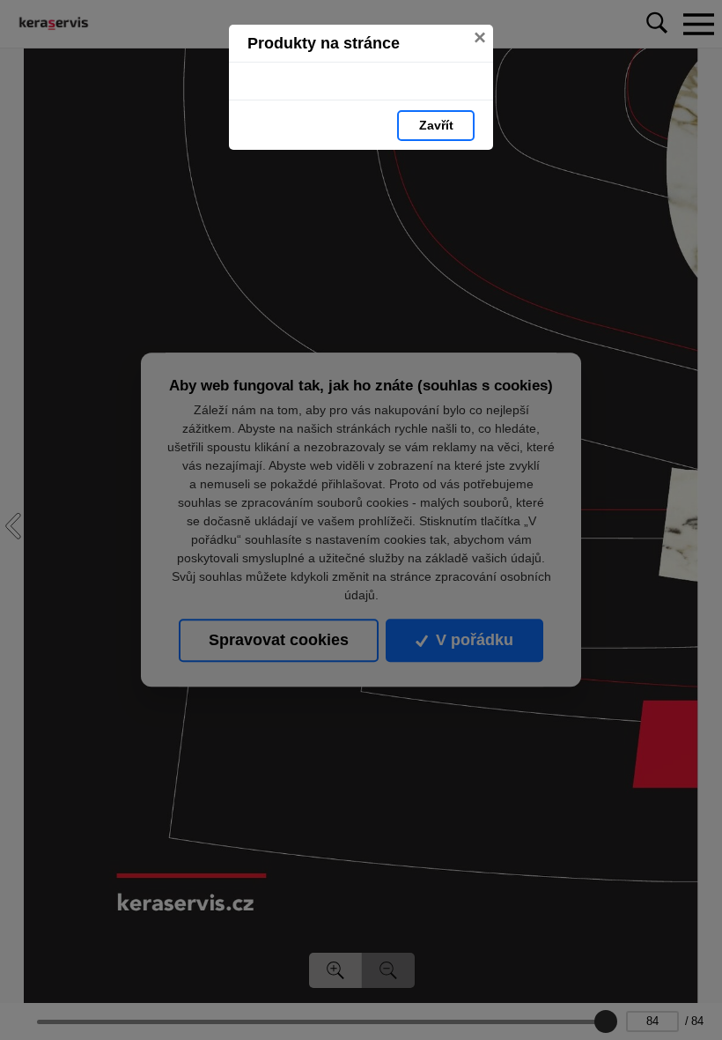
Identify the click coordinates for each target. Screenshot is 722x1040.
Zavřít (436, 125)
